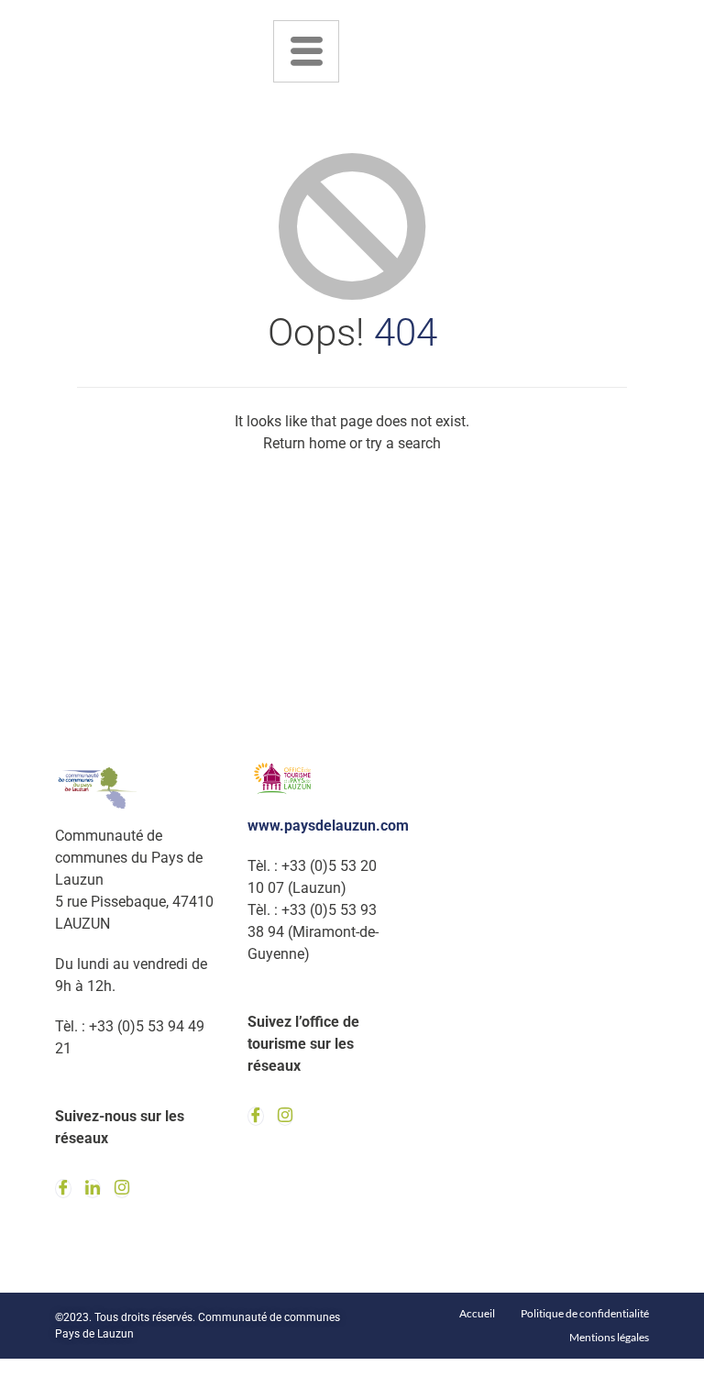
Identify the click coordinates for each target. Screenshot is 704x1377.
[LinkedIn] (92, 1188)
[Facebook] (63, 1188)
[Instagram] (122, 1188)
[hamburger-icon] (306, 51)
